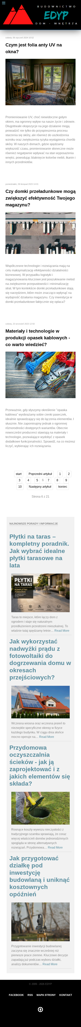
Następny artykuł (40, 486)
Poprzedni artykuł (40, 473)
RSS (30, 994)
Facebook (16, 994)
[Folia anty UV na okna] (40, 82)
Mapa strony (46, 994)
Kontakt (65, 994)
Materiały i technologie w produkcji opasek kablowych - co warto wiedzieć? (37, 337)
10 (20, 486)
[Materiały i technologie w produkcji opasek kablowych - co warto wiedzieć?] (40, 374)
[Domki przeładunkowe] (40, 232)
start (18, 473)
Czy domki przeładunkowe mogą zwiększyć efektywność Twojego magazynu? (40, 198)
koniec (62, 486)
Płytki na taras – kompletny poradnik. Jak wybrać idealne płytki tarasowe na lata (39, 551)
